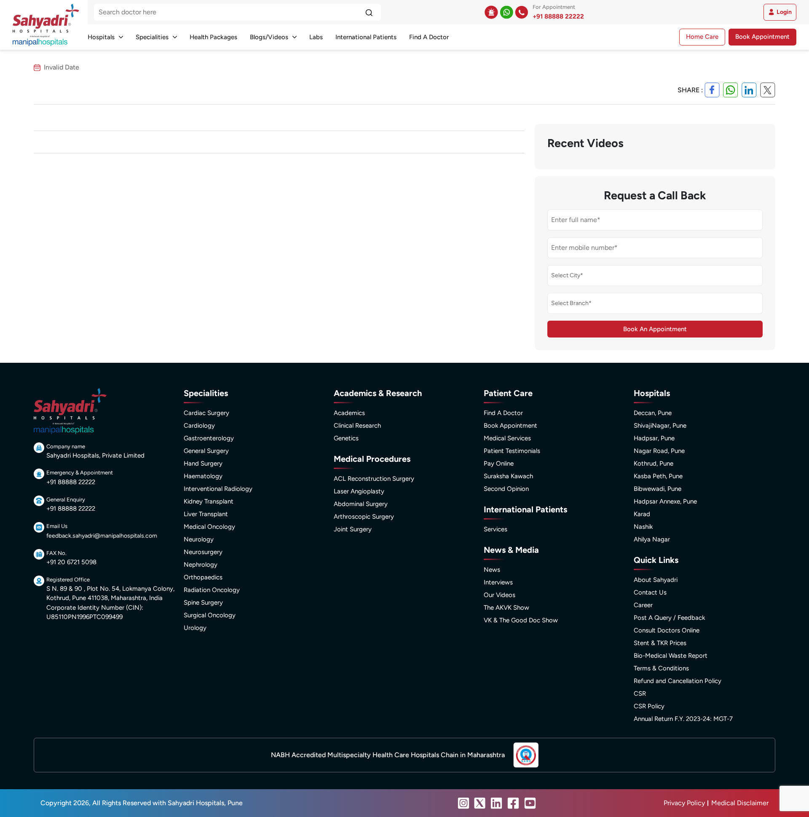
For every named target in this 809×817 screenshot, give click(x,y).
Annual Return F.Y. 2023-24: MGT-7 (683, 719)
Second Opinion (506, 489)
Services (495, 529)
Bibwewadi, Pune (657, 489)
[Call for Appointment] (521, 12)
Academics (349, 413)
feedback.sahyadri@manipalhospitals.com (101, 535)
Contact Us (650, 592)
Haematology (203, 476)
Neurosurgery (203, 552)
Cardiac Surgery (206, 413)
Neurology (199, 539)
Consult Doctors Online (666, 630)
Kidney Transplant (208, 501)
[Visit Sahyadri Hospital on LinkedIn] (496, 803)
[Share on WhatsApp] (730, 90)
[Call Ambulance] (491, 12)
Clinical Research (357, 425)
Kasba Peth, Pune (658, 476)
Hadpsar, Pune (654, 438)
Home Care (702, 36)
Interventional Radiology (218, 489)
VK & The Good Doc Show (521, 620)
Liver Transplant (206, 514)
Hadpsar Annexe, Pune (665, 501)
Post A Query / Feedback (669, 617)
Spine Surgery (203, 602)
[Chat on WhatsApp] (506, 12)
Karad (642, 514)
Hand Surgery (203, 463)
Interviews (498, 582)
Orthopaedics (203, 577)
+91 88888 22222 (558, 16)
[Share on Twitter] (767, 90)
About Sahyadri (656, 580)
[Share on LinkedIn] (749, 90)
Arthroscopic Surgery (364, 516)
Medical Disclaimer (740, 803)
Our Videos (499, 595)
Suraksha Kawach (508, 476)
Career (643, 605)
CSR (640, 693)
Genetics (346, 438)
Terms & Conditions (661, 668)
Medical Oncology (209, 526)
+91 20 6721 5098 (71, 562)
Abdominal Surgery (361, 504)
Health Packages (213, 37)
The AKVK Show (506, 607)
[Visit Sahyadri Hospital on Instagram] (463, 803)
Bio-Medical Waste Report (670, 655)
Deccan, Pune (653, 413)
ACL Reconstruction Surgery (374, 478)
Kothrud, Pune (653, 463)
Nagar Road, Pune (659, 451)
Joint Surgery (353, 529)
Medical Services (507, 438)
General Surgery (206, 451)
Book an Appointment (655, 329)
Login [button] (784, 12)
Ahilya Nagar (652, 539)
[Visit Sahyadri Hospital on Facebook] (513, 803)
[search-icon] (369, 12)
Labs (316, 37)
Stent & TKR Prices (660, 643)
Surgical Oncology (210, 615)
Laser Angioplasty (359, 491)
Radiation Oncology (212, 590)
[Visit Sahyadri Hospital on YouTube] (530, 803)
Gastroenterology (209, 438)
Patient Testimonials (512, 451)
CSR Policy (649, 706)
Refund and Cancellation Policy (677, 681)
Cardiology (199, 425)
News (492, 569)
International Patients (365, 37)
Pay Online (499, 463)
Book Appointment (762, 36)
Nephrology (200, 564)
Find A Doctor (429, 37)
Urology (195, 628)
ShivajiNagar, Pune (660, 425)
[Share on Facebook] (712, 90)
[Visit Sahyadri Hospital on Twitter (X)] (480, 803)
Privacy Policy (684, 803)
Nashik (643, 526)
